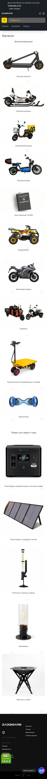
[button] (40, 13)
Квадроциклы (23, 250)
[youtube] (3, 732)
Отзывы (28, 729)
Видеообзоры (30, 732)
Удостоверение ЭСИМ (23, 215)
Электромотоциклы (23, 289)
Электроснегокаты (23, 111)
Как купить (16, 26)
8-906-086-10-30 (14, 6)
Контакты (29, 726)
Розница (4, 746)
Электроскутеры (23, 180)
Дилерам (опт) (6, 749)
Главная (5, 26)
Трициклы (24, 329)
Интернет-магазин (32, 723)
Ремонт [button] (26, 26)
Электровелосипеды (23, 146)
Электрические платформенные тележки (23, 382)
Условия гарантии (31, 735)
